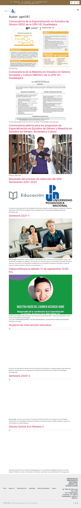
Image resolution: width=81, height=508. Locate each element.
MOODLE (54, 488)
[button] (78, 9)
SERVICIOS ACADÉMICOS (44, 488)
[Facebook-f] (71, 2)
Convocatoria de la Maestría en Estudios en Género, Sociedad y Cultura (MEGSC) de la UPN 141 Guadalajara (40, 75)
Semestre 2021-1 (19, 215)
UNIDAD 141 (11, 488)
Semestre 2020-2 (19, 375)
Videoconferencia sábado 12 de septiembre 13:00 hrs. (38, 270)
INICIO (4, 488)
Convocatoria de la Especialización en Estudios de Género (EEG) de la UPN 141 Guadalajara (39, 23)
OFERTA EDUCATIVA (21, 488)
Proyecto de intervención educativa (30, 325)
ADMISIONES (32, 488)
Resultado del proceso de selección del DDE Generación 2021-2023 (35, 180)
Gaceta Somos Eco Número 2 (26, 426)
